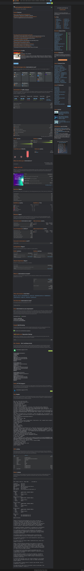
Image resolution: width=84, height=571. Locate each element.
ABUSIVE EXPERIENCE (42, 0)
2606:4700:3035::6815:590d (59, 104)
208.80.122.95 (56, 88)
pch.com (19, 295)
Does (23, 308)
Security (16, 83)
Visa (39, 80)
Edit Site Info (16, 63)
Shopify (32, 74)
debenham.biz (56, 32)
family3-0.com (57, 36)
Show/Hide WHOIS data (60, 131)
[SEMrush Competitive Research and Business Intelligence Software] (18, 167)
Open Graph (25, 85)
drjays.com (23, 297)
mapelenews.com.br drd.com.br (60, 69)
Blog (41, 570)
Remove (57, 133)
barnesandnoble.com (25, 295)
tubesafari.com (57, 40)
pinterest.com (58, 28)
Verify (19, 383)
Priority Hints (49, 74)
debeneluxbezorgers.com (58, 46)
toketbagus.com (57, 48)
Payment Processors (40, 73)
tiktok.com (58, 23)
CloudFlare (17, 74)
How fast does (23, 300)
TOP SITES (23, 0)
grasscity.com (33, 297)
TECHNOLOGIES (47, 0)
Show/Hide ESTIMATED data (61, 128)
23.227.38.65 (50, 279)
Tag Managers (25, 72)
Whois (17, 472)
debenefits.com (57, 47)
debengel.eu (56, 42)
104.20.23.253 (56, 89)
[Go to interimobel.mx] (32, 7)
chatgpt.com (58, 25)
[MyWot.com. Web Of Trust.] (15, 334)
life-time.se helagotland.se (59, 67)
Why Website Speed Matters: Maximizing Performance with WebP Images (64, 113)
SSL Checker (23, 343)
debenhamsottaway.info (58, 34)
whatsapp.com (66, 28)
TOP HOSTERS (33, 0)
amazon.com (66, 21)
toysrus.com (32, 295)
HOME (21, 0)
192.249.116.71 (56, 95)
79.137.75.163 (56, 93)
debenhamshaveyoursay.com (59, 43)
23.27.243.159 (56, 87)
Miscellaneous (25, 83)
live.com (65, 26)
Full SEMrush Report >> (49, 185)
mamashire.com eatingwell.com (60, 72)
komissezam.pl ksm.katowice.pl (60, 82)
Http (17, 394)
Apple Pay (40, 77)
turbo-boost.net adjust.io (59, 80)
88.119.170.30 (56, 102)
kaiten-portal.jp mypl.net (59, 75)
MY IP (50, 0)
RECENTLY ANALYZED (28, 0)
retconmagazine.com (58, 39)
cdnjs (16, 75)
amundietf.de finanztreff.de (59, 81)
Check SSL (50, 350)
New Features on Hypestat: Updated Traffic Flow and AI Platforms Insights (63, 117)
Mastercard (40, 79)
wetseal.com (28, 297)
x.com (57, 21)
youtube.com (66, 19)
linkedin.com (66, 24)
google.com (58, 19)
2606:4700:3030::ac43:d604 (59, 98)
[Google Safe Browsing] (14, 330)
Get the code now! (62, 142)
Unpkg (16, 76)
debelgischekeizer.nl (57, 35)
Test (51, 391)
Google (19, 325)
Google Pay (40, 78)
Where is (22, 273)
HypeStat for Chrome (63, 59)
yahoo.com (66, 25)
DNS (17, 449)
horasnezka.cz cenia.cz (59, 76)
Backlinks (18, 189)
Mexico (37, 152)
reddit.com (66, 23)
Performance (48, 72)
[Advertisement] (33, 26)
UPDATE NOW (62, 9)
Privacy (43, 570)
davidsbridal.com (47, 295)
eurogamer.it (56, 41)
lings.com (15, 295)
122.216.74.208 (57, 101)
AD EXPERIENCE (37, 0)
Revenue (18, 214)
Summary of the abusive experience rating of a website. (23, 262)
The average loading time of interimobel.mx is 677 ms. (22, 302)
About (46, 570)
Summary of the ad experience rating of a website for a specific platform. (26, 248)
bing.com (57, 24)
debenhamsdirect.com (58, 49)
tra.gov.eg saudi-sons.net (59, 70)
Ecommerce (32, 72)
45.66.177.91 (56, 100)
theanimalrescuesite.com (39, 295)
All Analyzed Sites (37, 570)
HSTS (16, 84)
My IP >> (69, 106)
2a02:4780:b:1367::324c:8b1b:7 (59, 92)
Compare (49, 3)
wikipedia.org (58, 26)
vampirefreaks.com (17, 297)
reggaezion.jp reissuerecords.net (60, 77)
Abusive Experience (20, 260)
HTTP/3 (24, 84)
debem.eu (56, 45)
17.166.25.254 (56, 96)
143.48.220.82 (56, 90)
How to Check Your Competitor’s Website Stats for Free (64, 122)
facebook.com (58, 20)
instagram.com (66, 20)
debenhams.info (57, 37)
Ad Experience (19, 246)
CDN (15, 72)
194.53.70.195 (56, 99)
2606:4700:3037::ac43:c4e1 (59, 94)
